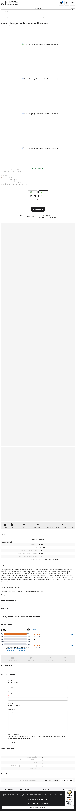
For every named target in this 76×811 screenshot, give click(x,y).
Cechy (5, 528)
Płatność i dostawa (9, 791)
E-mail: (13, 681)
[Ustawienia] (66, 3)
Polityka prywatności (57, 736)
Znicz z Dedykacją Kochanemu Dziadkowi (60, 18)
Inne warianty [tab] (13, 660)
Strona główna (6, 18)
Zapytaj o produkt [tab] (31, 660)
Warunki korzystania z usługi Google (20, 738)
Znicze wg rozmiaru (27, 18)
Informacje (24, 790)
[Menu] (73, 790)
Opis (11, 528)
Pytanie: (14, 704)
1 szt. (19, 179)
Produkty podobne (24, 528)
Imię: (13, 693)
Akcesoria (37, 528)
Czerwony (9, 177)
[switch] (69, 803)
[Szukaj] (73, 10)
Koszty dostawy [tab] (49, 660)
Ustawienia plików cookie (38, 807)
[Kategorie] (72, 3)
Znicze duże (40, 18)
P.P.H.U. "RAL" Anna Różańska (18, 184)
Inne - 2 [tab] (65, 660)
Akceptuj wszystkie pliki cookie (38, 799)
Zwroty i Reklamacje (46, 791)
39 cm (10, 175)
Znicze (16, 18)
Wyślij (14, 742)
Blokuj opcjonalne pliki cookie (38, 803)
